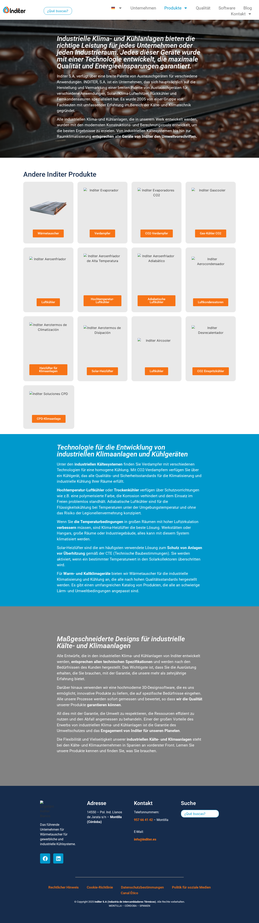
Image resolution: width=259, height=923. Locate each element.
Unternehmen (143, 8)
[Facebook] (45, 858)
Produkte (173, 8)
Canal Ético (129, 893)
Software (227, 8)
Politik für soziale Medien (191, 887)
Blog (247, 8)
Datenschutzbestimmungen (142, 887)
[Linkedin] (58, 858)
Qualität (203, 8)
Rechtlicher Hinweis (63, 887)
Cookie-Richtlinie (100, 887)
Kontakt (238, 13)
